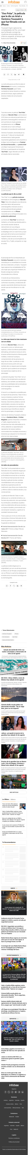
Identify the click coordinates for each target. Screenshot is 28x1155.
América (6, 1100)
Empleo (17, 1116)
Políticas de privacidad (14, 1142)
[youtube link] (15, 1092)
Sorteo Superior (10, 6)
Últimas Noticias (16, 1107)
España (22, 1100)
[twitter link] (9, 1092)
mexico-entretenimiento (8, 640)
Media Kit (16, 1129)
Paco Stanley (18, 6)
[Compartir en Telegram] (18, 74)
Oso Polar (15, 637)
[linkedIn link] (22, 1092)
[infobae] (14, 2)
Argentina (11, 1100)
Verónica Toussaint (7, 633)
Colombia (17, 1100)
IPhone (16, 633)
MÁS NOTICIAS (14, 792)
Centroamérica (7, 1107)
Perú (21, 1104)
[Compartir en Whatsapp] (4, 74)
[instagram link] (12, 1092)
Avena (4, 6)
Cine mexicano (5, 637)
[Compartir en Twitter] (11, 74)
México (3, 10)
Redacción (11, 1116)
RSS (23, 1107)
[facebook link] (5, 1092)
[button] (2, 2)
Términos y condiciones (14, 1138)
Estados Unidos (10, 1104)
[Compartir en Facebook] (8, 74)
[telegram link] (19, 1092)
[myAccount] (25, 2)
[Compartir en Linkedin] (15, 74)
